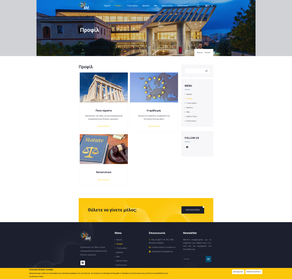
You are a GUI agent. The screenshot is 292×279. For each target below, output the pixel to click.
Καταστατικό (103, 172)
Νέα (155, 6)
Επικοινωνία (182, 6)
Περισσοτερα (104, 126)
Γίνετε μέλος (132, 6)
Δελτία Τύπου (167, 6)
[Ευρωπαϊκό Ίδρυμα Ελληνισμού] (84, 9)
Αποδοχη (238, 272)
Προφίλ (118, 6)
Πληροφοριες (253, 272)
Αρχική (107, 6)
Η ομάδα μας (154, 110)
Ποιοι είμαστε (104, 110)
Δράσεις (145, 6)
